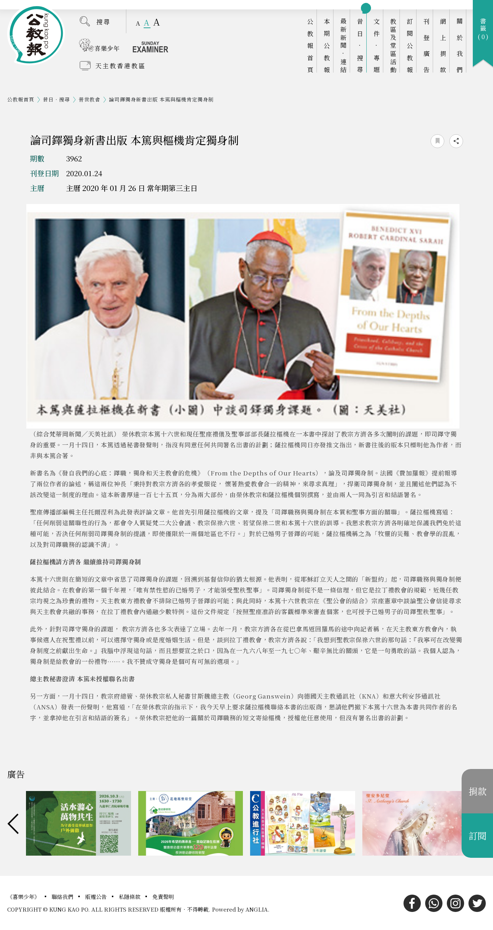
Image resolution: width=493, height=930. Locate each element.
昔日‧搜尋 (360, 45)
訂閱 (477, 835)
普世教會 (89, 99)
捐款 (477, 791)
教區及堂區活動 (393, 45)
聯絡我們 (63, 896)
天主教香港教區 (120, 65)
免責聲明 (163, 896)
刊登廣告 (426, 45)
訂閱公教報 (409, 45)
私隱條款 (130, 896)
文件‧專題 (376, 45)
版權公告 (96, 896)
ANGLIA (256, 909)
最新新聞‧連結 (343, 45)
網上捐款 (443, 45)
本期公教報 (326, 45)
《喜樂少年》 (24, 896)
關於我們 (459, 45)
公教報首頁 (310, 45)
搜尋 (103, 21)
